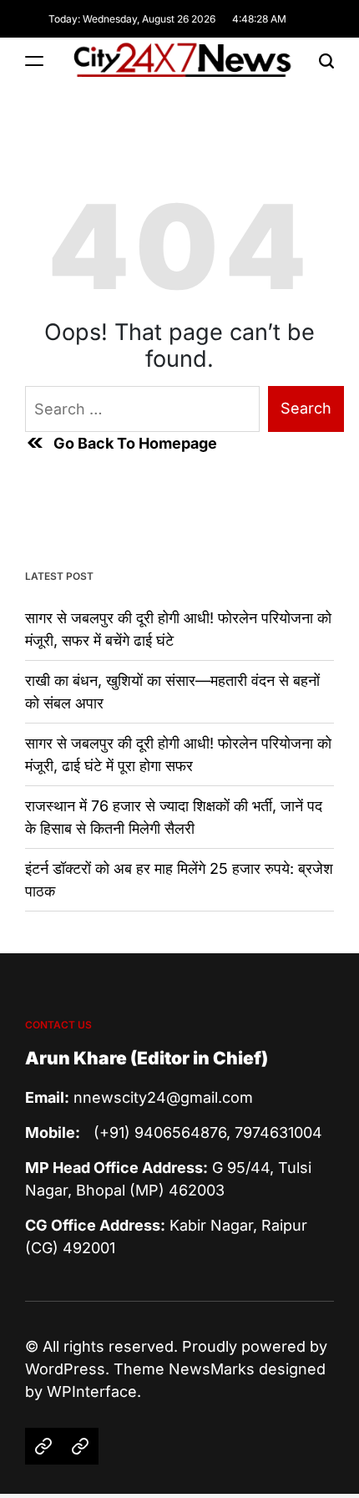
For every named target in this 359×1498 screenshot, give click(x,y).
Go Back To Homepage (135, 443)
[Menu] (34, 61)
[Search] (326, 61)
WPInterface (92, 1391)
